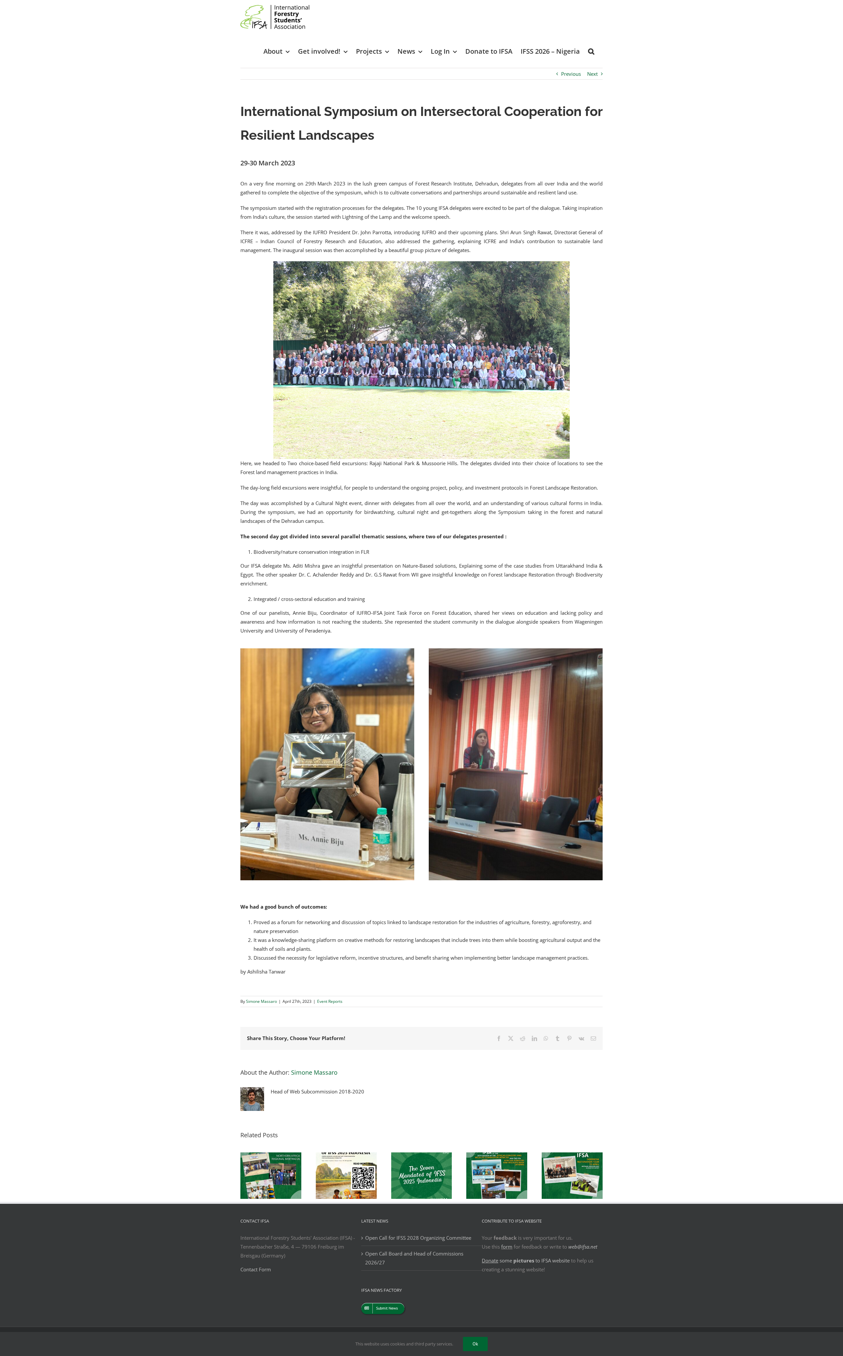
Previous (571, 74)
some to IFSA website (526, 1260)
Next (592, 74)
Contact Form (255, 1269)
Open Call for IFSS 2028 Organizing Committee (418, 1237)
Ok (475, 1344)
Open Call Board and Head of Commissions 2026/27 (414, 1258)
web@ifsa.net (582, 1246)
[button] (591, 51)
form (506, 1246)
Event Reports (329, 1001)
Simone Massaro (261, 1001)
